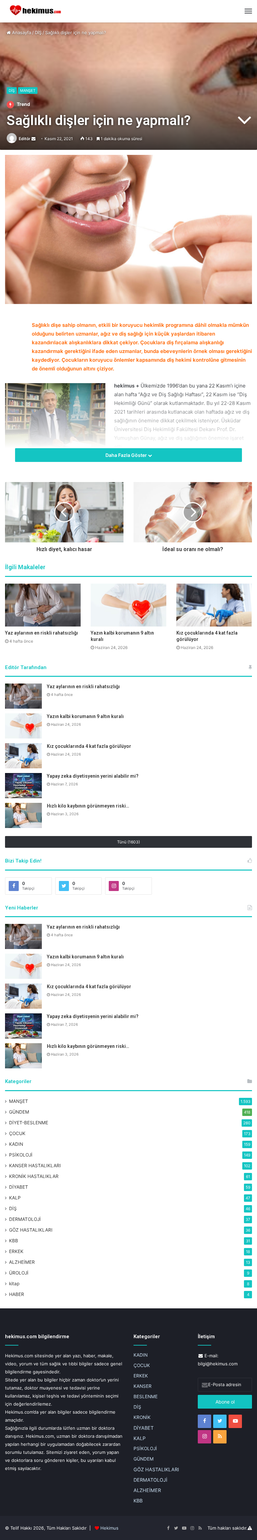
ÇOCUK (17, 1133)
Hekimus (109, 1528)
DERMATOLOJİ (25, 1219)
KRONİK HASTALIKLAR (34, 1176)
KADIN (16, 1144)
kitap (14, 1283)
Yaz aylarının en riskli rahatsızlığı (41, 633)
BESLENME (146, 1396)
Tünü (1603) (128, 841)
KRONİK (142, 1417)
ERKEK (16, 1251)
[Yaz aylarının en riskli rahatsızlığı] (43, 605)
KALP (15, 1197)
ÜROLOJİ (18, 1273)
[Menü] (248, 11)
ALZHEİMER (22, 1262)
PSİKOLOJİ (20, 1155)
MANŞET (27, 90)
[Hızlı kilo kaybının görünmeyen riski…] (23, 815)
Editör (24, 138)
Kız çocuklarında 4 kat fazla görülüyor (89, 746)
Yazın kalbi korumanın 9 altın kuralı (85, 716)
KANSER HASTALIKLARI (35, 1165)
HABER (16, 1294)
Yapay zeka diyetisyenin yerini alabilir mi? (93, 776)
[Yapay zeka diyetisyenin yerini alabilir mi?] (23, 785)
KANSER (143, 1386)
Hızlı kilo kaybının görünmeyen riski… (88, 806)
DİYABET (18, 1187)
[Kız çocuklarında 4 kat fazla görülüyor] (214, 605)
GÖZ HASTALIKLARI (31, 1230)
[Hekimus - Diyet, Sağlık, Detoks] (37, 11)
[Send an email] (33, 138)
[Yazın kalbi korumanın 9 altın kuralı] (128, 605)
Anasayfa (21, 32)
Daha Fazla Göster (126, 455)
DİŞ (38, 32)
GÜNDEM (19, 1112)
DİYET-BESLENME (28, 1122)
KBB (13, 1240)
